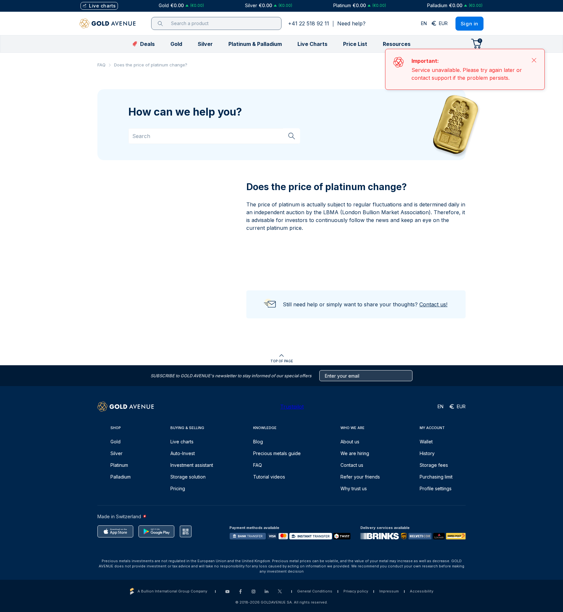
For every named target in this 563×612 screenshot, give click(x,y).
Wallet (426, 441)
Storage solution (188, 477)
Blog (258, 441)
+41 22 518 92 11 (308, 23)
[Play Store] (156, 531)
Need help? (351, 23)
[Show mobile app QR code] (186, 531)
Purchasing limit (436, 477)
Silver (116, 453)
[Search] (291, 135)
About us (349, 441)
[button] (176, 44)
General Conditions (314, 591)
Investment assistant (191, 465)
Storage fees (434, 465)
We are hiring (354, 453)
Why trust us (353, 488)
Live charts (182, 441)
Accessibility (421, 591)
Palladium (120, 477)
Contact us (351, 465)
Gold (115, 441)
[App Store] (115, 531)
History (427, 453)
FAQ (101, 64)
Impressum (389, 591)
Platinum (119, 465)
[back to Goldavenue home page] (107, 23)
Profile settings (436, 488)
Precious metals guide (277, 453)
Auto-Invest (182, 453)
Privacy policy (355, 591)
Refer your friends (360, 477)
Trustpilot (292, 406)
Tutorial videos (269, 477)
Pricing (177, 488)
